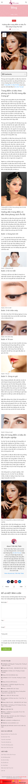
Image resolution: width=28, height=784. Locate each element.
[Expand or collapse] (25, 74)
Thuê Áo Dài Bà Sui (6, 742)
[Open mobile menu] (2, 2)
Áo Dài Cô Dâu (5, 760)
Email (3, 627)
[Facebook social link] (8, 581)
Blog (16, 14)
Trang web (4, 634)
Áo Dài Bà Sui (4, 762)
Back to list (14, 586)
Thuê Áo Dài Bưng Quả (7, 745)
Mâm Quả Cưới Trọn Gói (7, 747)
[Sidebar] (2, 237)
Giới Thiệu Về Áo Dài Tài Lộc (8, 754)
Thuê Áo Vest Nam (6, 739)
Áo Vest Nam (4, 765)
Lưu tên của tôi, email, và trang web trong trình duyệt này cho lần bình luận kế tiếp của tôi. (14, 643)
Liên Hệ (3, 770)
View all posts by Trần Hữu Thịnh (14, 573)
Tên (2, 620)
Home (12, 14)
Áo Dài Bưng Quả (5, 757)
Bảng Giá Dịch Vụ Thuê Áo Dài (9, 734)
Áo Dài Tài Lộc (17, 553)
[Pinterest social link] (15, 581)
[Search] (26, 2)
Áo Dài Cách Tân (5, 737)
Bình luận (4, 602)
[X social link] (12, 581)
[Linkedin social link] (19, 581)
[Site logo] (14, 2)
